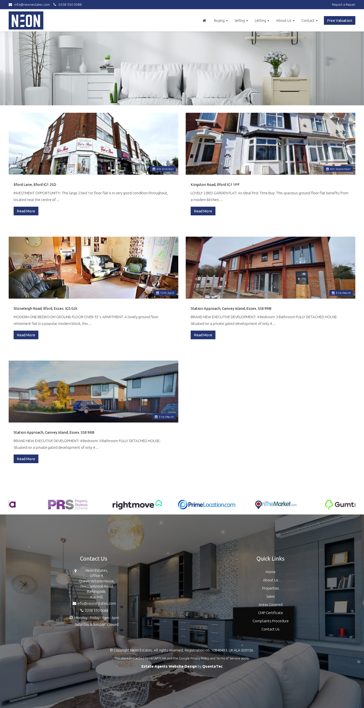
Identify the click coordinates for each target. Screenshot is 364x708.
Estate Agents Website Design (169, 666)
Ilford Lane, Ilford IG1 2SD (35, 184)
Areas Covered (271, 604)
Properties (270, 588)
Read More (26, 211)
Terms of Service (228, 658)
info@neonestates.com (32, 4)
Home (271, 572)
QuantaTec (212, 666)
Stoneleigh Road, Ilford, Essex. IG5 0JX (45, 308)
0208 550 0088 (69, 4)
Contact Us (270, 629)
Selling (240, 20)
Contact (308, 20)
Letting (261, 20)
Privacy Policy (199, 658)
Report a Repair (343, 4)
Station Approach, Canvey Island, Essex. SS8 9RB (231, 308)
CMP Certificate (270, 613)
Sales (270, 596)
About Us (284, 20)
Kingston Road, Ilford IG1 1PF (215, 184)
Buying (219, 20)
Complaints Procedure (271, 621)
